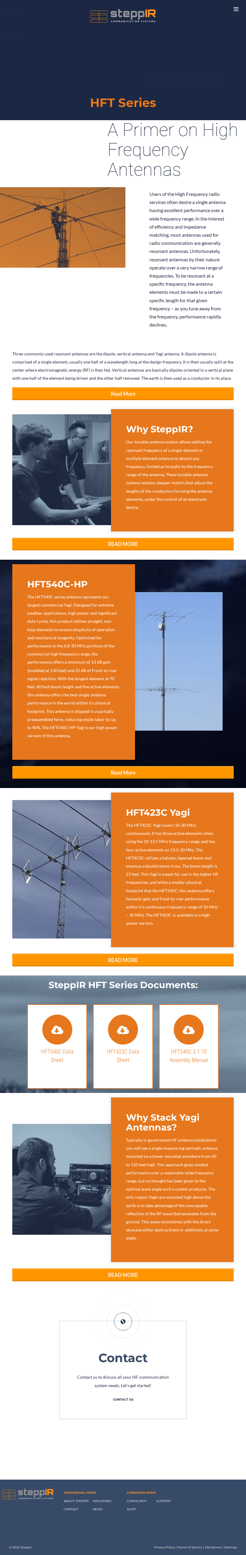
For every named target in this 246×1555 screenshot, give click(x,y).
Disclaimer (213, 1547)
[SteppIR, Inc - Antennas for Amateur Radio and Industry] (123, 17)
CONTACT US (123, 1399)
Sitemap (230, 1547)
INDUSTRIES (102, 1501)
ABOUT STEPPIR (76, 1501)
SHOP (131, 1509)
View (57, 1072)
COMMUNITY (137, 1501)
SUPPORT (163, 1501)
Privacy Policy (164, 1547)
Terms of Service (190, 1547)
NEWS (97, 1509)
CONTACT (71, 1509)
